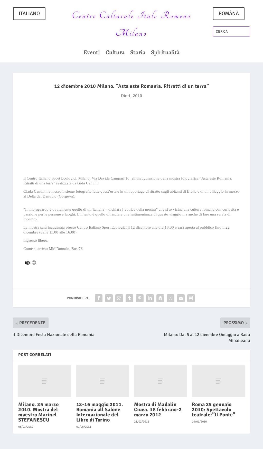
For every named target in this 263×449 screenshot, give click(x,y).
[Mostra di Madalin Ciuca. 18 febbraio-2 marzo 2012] (160, 381)
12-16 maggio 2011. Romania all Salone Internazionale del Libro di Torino (99, 412)
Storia (137, 53)
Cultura (115, 53)
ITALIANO (29, 13)
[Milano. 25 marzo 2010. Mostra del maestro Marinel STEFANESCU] (44, 381)
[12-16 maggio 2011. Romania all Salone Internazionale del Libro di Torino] (102, 381)
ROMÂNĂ (229, 13)
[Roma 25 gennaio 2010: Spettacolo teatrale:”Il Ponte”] (218, 381)
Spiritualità (165, 53)
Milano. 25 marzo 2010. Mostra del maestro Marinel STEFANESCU (38, 412)
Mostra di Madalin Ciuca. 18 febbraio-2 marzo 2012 (158, 409)
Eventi (91, 53)
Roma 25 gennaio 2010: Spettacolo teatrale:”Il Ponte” (214, 409)
